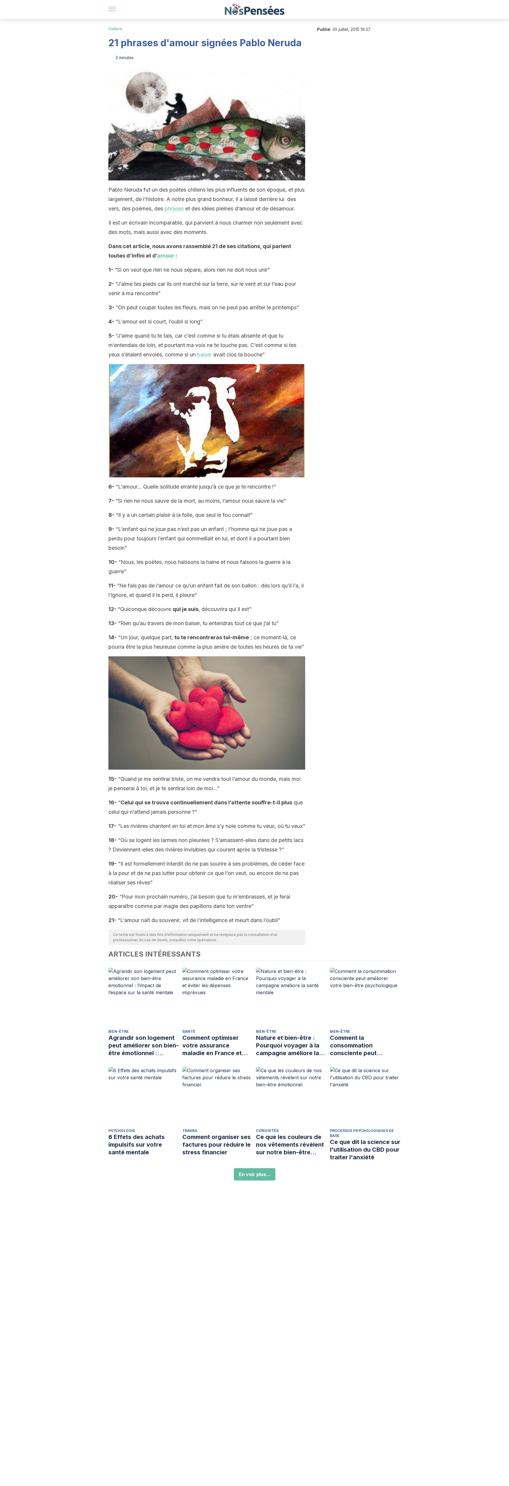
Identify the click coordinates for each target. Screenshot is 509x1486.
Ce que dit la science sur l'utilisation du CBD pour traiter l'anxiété (365, 1149)
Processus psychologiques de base (362, 1133)
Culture (115, 28)
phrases (175, 208)
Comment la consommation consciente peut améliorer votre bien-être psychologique (360, 1045)
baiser (204, 354)
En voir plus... (254, 1174)
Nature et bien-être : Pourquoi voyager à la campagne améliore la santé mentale (287, 1045)
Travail (190, 1130)
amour (165, 256)
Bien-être (118, 1031)
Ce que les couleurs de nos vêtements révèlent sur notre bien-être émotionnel (290, 1144)
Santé (188, 1031)
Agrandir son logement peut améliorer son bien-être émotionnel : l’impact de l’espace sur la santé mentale (143, 1045)
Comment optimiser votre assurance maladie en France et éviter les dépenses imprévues (212, 1045)
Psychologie (121, 1130)
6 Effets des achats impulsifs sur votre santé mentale (136, 1144)
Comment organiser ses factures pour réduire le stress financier (216, 1144)
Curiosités (267, 1130)
